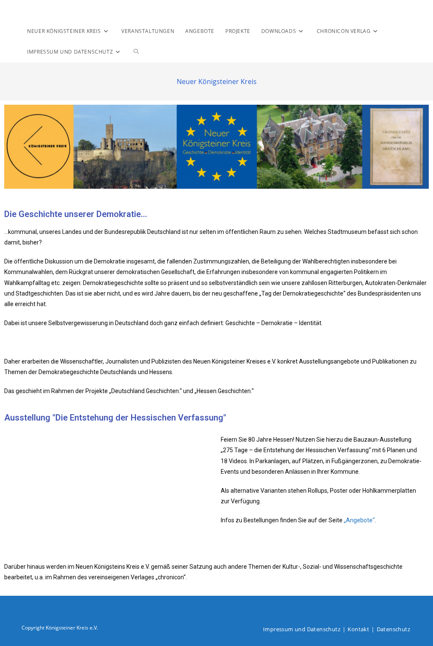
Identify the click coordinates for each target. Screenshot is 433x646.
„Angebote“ (359, 520)
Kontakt (358, 629)
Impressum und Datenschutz (301, 629)
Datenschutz (393, 629)
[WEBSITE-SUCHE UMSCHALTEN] (136, 51)
